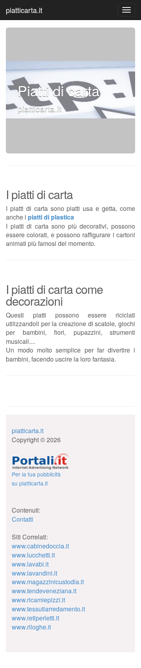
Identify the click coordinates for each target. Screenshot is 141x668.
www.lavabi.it (30, 563)
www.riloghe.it (31, 626)
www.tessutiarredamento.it (48, 608)
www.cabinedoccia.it (40, 545)
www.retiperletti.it (35, 617)
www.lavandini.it (34, 573)
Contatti (22, 519)
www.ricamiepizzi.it (38, 599)
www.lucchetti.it (33, 554)
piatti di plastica (51, 216)
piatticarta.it (24, 10)
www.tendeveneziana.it (44, 590)
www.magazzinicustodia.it (48, 581)
